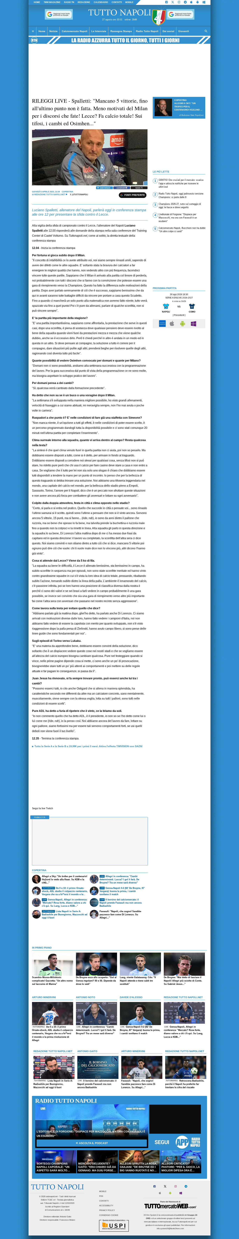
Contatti (104, 1201)
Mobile (102, 1191)
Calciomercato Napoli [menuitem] (74, 31)
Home (37, 2)
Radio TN (69, 2)
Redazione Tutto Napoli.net (49, 194)
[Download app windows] (204, 2)
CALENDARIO (101, 2)
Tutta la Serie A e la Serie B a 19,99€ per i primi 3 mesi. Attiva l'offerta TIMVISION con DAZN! (88, 746)
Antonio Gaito (65, 1217)
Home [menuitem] (41, 31)
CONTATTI (117, 2)
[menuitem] (33, 31)
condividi (121, 188)
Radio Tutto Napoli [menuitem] (147, 31)
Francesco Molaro (67, 1220)
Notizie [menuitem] (53, 31)
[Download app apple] (191, 2)
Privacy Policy (107, 1210)
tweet (138, 188)
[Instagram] (179, 2)
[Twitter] (172, 2)
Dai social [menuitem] (168, 31)
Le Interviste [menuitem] (98, 31)
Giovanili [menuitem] (183, 31)
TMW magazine (52, 2)
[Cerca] (206, 31)
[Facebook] (166, 2)
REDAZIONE (84, 2)
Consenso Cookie (108, 1215)
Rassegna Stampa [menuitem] (121, 31)
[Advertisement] (179, 354)
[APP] (163, 323)
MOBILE (129, 2)
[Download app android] (197, 2)
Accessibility (106, 1206)
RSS (101, 1196)
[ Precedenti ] (179, 315)
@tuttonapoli (80, 194)
